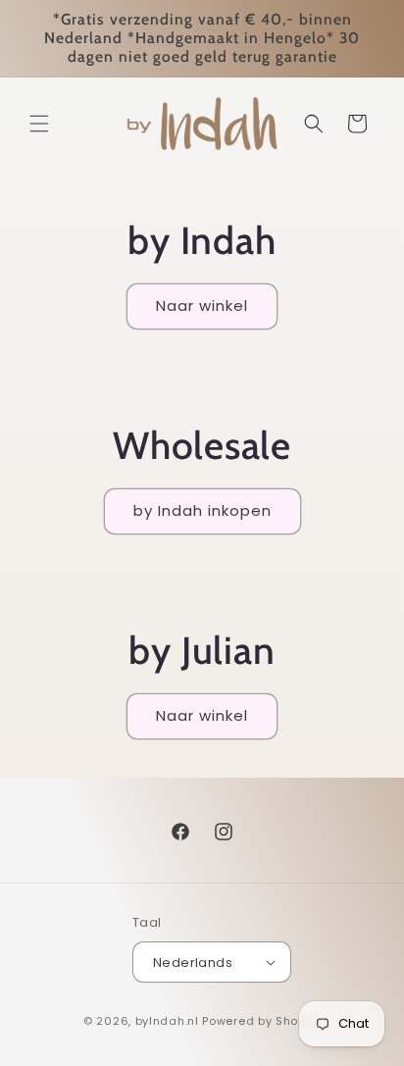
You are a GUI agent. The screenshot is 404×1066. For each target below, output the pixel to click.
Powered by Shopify (261, 1021)
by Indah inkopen (202, 510)
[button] (39, 123)
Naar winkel (202, 305)
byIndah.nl (167, 1021)
